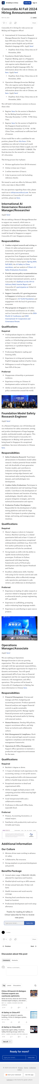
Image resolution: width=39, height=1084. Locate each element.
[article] (19, 999)
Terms (26, 1068)
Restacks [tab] (15, 960)
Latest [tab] (9, 985)
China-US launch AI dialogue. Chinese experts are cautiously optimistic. (14, 993)
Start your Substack (14, 1075)
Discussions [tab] (17, 985)
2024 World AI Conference (21, 314)
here (31, 46)
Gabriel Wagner (12, 1003)
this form (22, 141)
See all (5, 1042)
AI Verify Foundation (26, 299)
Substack (10, 1080)
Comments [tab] (6, 960)
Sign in (35, 3)
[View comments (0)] (11, 23)
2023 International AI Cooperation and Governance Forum (17, 319)
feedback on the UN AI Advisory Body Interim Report (19, 283)
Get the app (29, 1075)
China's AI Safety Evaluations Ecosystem (20, 268)
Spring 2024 (31, 261)
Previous (8, 946)
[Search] (35, 985)
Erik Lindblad (23, 1034)
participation (21, 287)
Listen (35, 18)
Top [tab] (4, 985)
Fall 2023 (8, 264)
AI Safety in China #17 (11, 1013)
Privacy (20, 1068)
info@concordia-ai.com (19, 192)
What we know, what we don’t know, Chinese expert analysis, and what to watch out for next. (14, 1000)
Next (32, 946)
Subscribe (27, 3)
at (27, 287)
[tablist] (10, 960)
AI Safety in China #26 (11, 1027)
